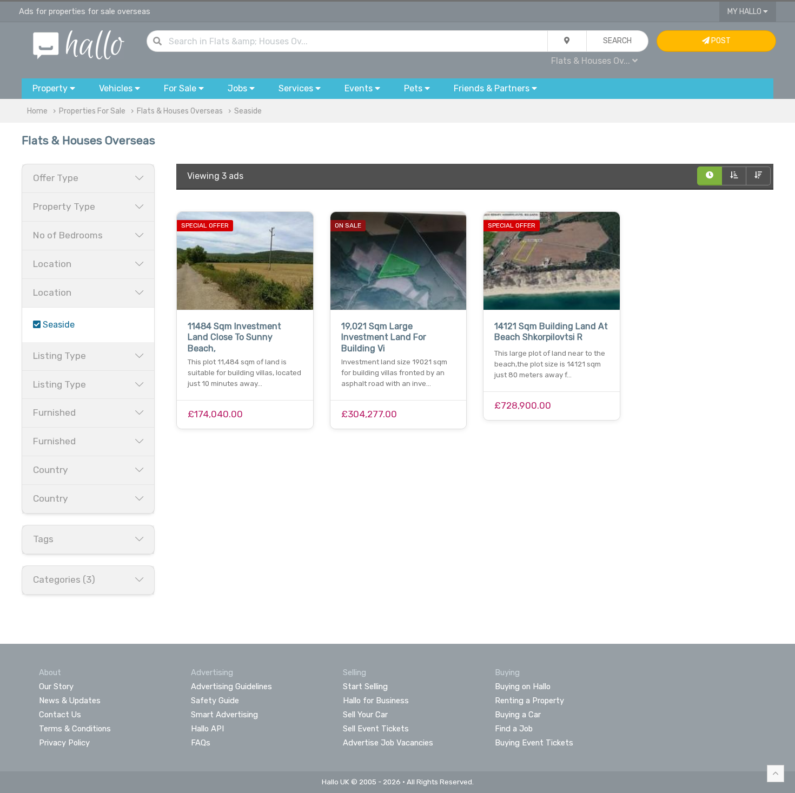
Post (720, 40)
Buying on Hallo (523, 686)
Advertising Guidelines (231, 686)
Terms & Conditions (75, 729)
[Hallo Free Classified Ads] (78, 44)
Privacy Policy (64, 743)
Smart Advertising (224, 714)
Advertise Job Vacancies (388, 743)
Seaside (248, 111)
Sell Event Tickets (376, 729)
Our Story (56, 686)
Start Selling (365, 686)
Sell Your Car (365, 714)
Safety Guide (215, 700)
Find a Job (514, 729)
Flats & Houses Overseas (180, 111)
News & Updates (70, 700)
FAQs (200, 743)
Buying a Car (518, 714)
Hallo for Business (376, 700)
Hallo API (207, 729)
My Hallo (745, 11)
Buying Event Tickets (534, 743)
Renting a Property (529, 700)
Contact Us (60, 714)
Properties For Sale (92, 111)
